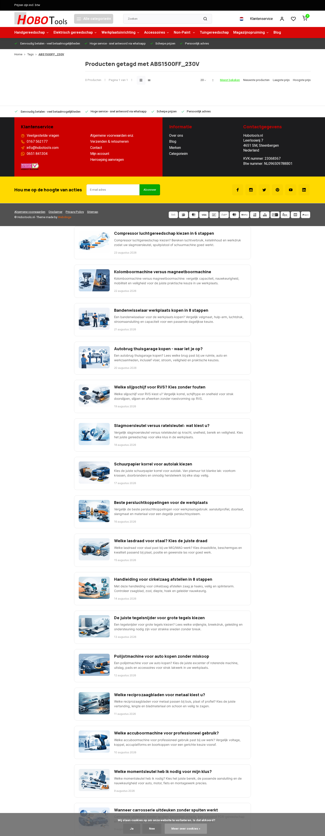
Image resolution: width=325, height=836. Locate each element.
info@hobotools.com (43, 147)
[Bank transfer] (173, 214)
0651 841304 (37, 153)
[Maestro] (234, 214)
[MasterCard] (193, 214)
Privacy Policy (75, 212)
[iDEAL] (183, 214)
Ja (132, 828)
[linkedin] (304, 189)
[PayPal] (305, 214)
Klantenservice (261, 18)
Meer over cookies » (185, 828)
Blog (277, 32)
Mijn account (99, 153)
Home (18, 54)
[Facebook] (237, 189)
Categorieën (178, 153)
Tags (30, 54)
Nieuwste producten (256, 80)
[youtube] (290, 189)
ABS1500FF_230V (51, 54)
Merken (175, 147)
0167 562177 (37, 141)
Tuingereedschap (214, 32)
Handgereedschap (29, 32)
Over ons (176, 135)
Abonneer (149, 190)
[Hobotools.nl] (40, 18)
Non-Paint (182, 32)
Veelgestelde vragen (43, 135)
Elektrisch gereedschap (73, 32)
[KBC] (265, 214)
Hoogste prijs (302, 80)
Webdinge (64, 217)
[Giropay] (275, 214)
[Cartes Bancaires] (295, 214)
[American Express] (254, 214)
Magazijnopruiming (249, 32)
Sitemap (92, 212)
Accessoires (154, 32)
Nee (152, 828)
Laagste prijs (281, 80)
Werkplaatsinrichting (118, 32)
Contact (96, 147)
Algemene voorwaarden (29, 212)
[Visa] (203, 214)
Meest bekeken (230, 80)
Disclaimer (55, 212)
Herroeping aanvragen (107, 159)
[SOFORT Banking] (224, 214)
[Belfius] (244, 214)
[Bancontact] (214, 214)
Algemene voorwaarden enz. (112, 135)
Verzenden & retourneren (109, 141)
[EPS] (285, 214)
